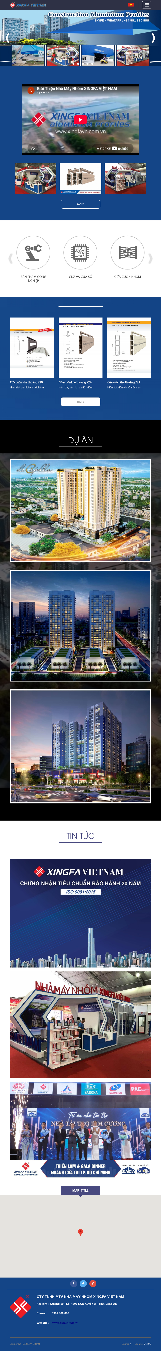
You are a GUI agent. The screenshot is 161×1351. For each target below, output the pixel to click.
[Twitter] (83, 1283)
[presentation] (7, 38)
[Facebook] (73, 1283)
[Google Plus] (92, 1283)
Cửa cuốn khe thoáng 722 (124, 382)
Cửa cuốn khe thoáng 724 (26, 382)
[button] (69, 64)
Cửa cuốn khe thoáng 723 (75, 382)
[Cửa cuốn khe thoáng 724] (32, 348)
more (80, 204)
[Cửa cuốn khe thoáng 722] (129, 348)
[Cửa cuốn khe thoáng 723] (80, 348)
